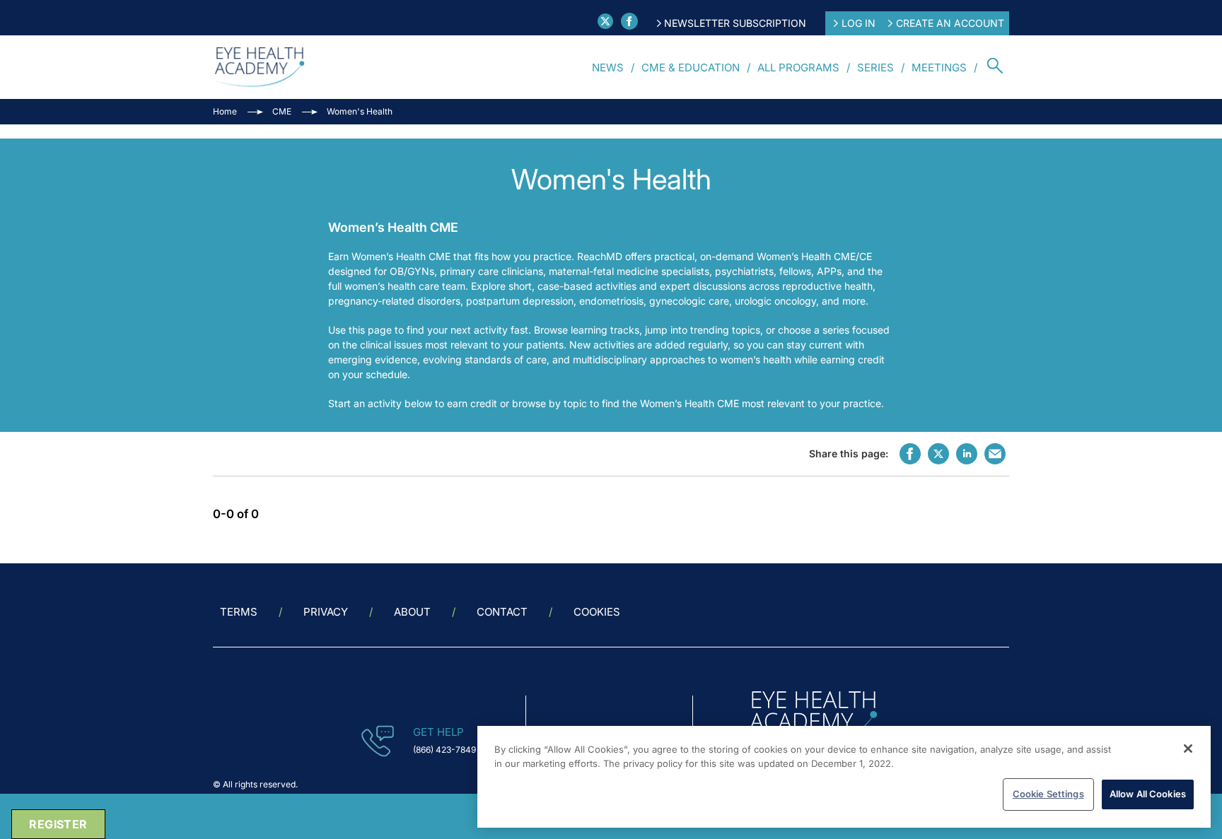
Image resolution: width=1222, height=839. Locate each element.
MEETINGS (939, 67)
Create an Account (950, 23)
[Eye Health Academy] (259, 67)
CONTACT (502, 611)
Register (58, 824)
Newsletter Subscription (735, 23)
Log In (858, 23)
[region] (844, 777)
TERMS (238, 611)
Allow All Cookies (1148, 793)
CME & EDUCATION (690, 67)
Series (875, 67)
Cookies (597, 611)
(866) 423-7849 (444, 749)
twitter (938, 453)
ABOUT (412, 611)
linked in (966, 453)
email (995, 453)
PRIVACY (325, 611)
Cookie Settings (1048, 793)
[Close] (1188, 748)
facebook (910, 453)
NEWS (608, 67)
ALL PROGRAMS (798, 67)
